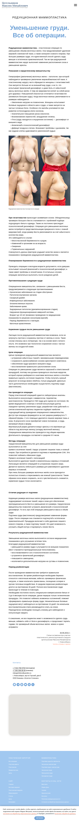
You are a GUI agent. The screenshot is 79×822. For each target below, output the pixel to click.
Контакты (44, 796)
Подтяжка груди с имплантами (50, 767)
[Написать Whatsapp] (14, 684)
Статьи (11, 796)
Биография (12, 802)
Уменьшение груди (47, 773)
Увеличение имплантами (49, 764)
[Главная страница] (29, 684)
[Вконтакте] (21, 684)
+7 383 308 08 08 (19, 670)
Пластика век (12, 767)
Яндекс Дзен (45, 787)
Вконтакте (45, 784)
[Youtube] (25, 684)
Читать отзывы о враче (61, 644)
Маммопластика (13, 770)
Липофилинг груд (47, 776)
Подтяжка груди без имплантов (51, 761)
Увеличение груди (47, 770)
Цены (10, 773)
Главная (11, 784)
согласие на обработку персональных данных (20, 813)
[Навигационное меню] (75, 5)
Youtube (44, 790)
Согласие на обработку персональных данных (55, 802)
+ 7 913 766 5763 (19, 668)
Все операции (13, 761)
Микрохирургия (13, 793)
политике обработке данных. (65, 813)
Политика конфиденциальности (51, 799)
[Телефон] (32, 684)
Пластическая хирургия (19, 758)
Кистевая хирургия (14, 787)
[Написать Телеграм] (18, 684)
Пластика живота (14, 764)
